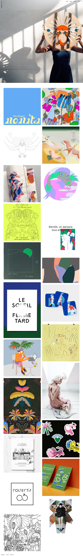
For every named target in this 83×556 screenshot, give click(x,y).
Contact (75, 1)
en (81, 1)
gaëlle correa (1, 4)
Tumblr (7, 554)
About (71, 1)
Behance (12, 554)
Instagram (3, 554)
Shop (79, 1)
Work (67, 1)
